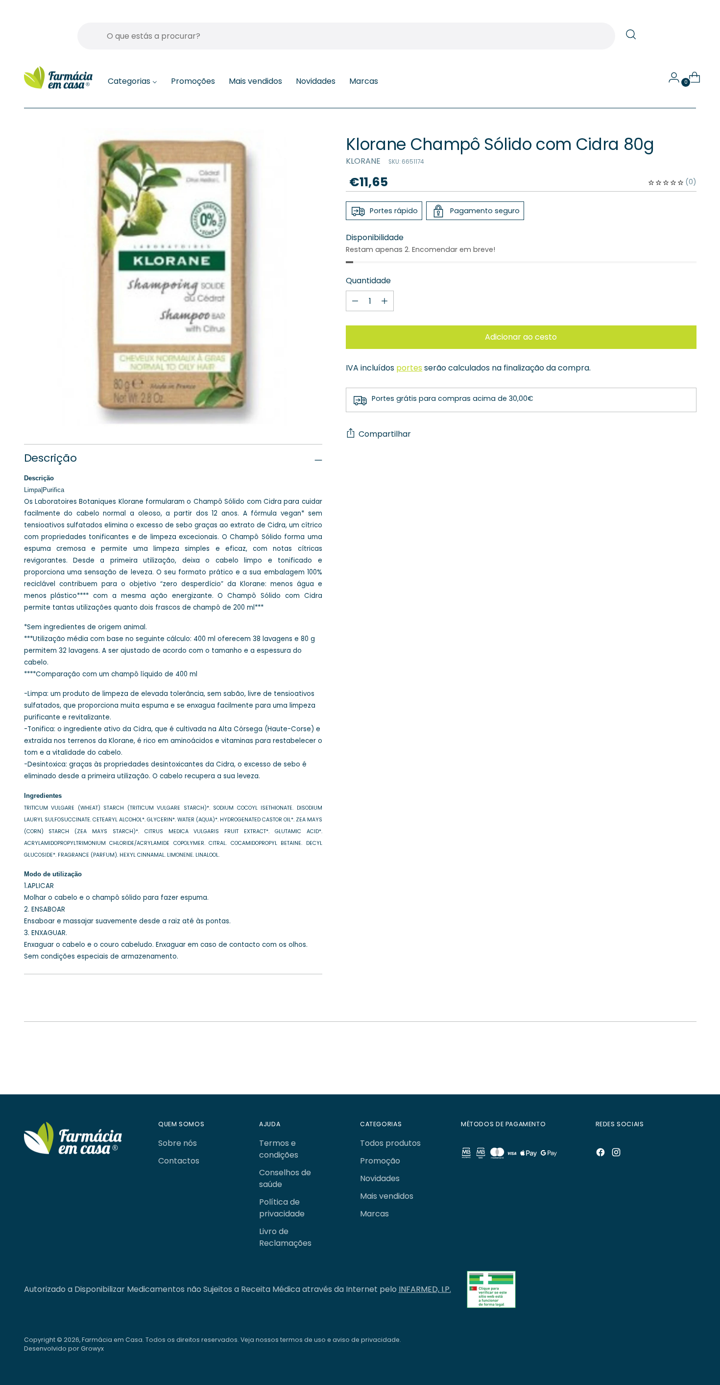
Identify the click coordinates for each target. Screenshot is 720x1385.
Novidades (380, 1178)
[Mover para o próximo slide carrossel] (688, 1060)
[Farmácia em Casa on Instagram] (617, 1154)
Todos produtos (390, 1143)
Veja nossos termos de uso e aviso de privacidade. (320, 1340)
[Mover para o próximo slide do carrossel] (665, 1061)
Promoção (380, 1160)
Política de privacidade (282, 1207)
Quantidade (368, 281)
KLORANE (363, 161)
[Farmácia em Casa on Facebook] (601, 1154)
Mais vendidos (386, 1196)
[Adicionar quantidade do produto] (355, 301)
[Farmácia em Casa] (58, 77)
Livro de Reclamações (285, 1237)
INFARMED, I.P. (425, 1289)
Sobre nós (177, 1143)
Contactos (178, 1160)
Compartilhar (385, 434)
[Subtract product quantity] (384, 301)
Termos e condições (278, 1149)
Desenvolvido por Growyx (64, 1348)
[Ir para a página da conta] (670, 77)
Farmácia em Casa (112, 1340)
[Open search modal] (631, 34)
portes (409, 368)
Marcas (374, 1213)
